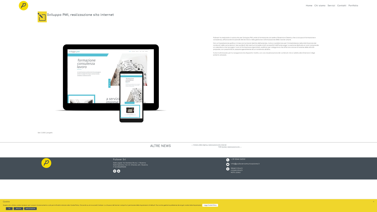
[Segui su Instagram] (114, 171)
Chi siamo (319, 6)
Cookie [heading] (6, 202)
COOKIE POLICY (237, 170)
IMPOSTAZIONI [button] (30, 208)
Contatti (341, 6)
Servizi (331, 6)
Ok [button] (9, 208)
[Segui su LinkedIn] (118, 171)
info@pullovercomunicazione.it (245, 164)
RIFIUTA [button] (18, 208)
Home (309, 6)
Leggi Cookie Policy (210, 205)
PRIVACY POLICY (237, 168)
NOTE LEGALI (236, 172)
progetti (49, 132)
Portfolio (353, 6)
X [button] (373, 201)
